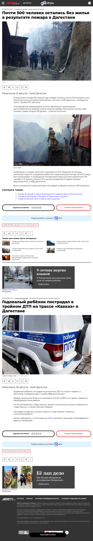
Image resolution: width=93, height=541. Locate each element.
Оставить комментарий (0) (73, 207)
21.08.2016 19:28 (7, 9)
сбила (50, 418)
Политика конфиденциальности (47, 498)
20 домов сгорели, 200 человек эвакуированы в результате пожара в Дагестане (25, 257)
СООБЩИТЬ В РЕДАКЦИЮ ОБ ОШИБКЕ (73, 498)
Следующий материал (48, 535)
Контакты (20, 498)
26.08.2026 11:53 (7, 298)
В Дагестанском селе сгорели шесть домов (38, 199)
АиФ (3, 82)
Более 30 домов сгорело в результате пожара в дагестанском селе (50, 194)
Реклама (29, 498)
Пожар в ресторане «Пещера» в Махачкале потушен (43, 196)
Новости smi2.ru (9, 290)
